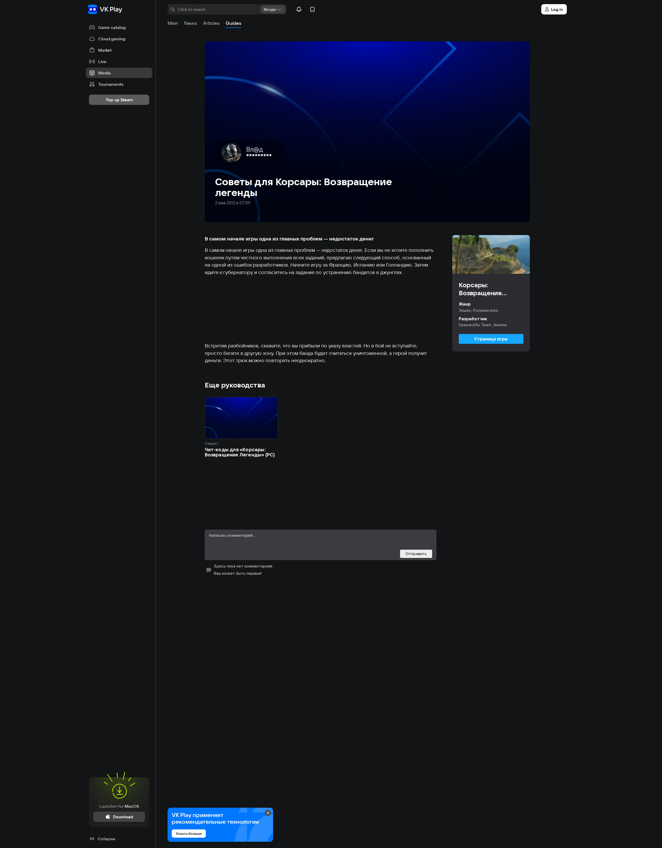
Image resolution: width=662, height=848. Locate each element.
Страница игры (491, 338)
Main (173, 23)
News (190, 23)
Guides (233, 23)
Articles (211, 23)
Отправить (416, 553)
